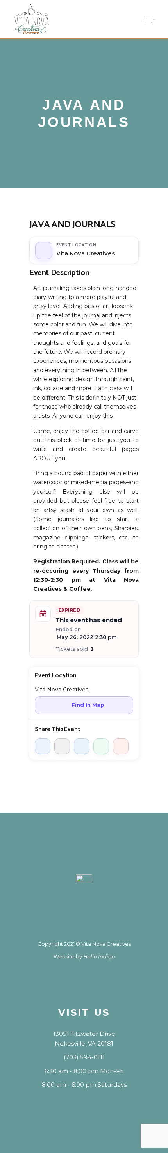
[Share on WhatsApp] (101, 746)
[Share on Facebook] (42, 746)
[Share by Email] (121, 746)
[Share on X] (62, 746)
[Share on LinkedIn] (81, 746)
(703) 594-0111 (84, 1057)
